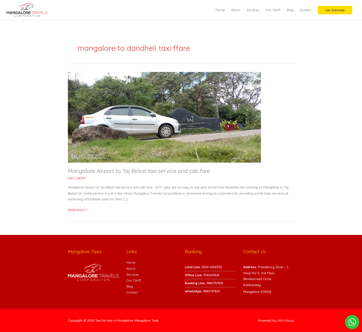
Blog (290, 10)
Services (253, 10)
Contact (305, 10)
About (235, 10)
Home (220, 10)
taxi (70, 178)
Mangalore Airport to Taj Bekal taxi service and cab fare (139, 170)
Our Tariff (273, 10)
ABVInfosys (285, 320)
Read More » (77, 209)
